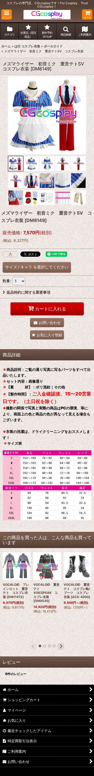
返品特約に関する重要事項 (28, 292)
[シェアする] (10, 254)
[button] (6, 14)
